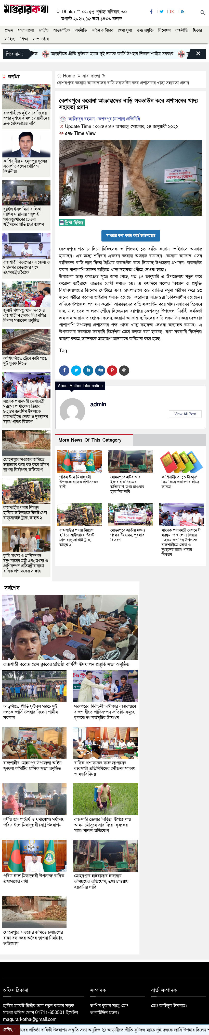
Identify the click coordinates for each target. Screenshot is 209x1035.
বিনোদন (164, 30)
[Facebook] (64, 370)
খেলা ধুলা (125, 30)
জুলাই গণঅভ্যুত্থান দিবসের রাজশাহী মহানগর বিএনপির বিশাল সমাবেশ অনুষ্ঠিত (24, 315)
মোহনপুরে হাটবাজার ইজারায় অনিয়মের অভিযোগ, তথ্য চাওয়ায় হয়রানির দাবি (127, 484)
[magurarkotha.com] (26, 9)
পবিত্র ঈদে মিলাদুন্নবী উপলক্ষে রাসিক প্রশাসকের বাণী (78, 482)
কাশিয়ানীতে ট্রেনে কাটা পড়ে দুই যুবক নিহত (25, 360)
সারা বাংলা (26, 30)
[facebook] (152, 12)
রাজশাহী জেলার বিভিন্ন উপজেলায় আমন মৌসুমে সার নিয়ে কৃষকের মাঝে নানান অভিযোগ (102, 825)
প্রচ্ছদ (9, 30)
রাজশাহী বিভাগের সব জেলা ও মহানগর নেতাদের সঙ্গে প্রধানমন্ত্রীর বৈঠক (26, 267)
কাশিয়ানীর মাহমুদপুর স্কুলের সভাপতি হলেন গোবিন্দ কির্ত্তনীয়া (25, 166)
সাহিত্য (10, 39)
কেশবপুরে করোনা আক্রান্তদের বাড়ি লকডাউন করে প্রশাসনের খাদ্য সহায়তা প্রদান (123, 83)
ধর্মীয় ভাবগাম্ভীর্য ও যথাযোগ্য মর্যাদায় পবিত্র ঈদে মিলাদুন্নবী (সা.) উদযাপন (33, 822)
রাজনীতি (181, 30)
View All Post (185, 414)
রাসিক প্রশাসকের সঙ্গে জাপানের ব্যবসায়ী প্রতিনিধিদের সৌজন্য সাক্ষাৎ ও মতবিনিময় (104, 768)
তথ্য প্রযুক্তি (145, 30)
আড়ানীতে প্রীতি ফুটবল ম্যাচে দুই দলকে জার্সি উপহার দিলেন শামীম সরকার (84, 54)
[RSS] (183, 12)
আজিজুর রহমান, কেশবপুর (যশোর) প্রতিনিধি (103, 119)
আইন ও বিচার (102, 30)
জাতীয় (43, 30)
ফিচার (197, 30)
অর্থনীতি (81, 30)
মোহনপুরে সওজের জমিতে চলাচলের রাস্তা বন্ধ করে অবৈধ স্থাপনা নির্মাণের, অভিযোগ (26, 465)
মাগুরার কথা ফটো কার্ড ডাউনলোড (130, 235)
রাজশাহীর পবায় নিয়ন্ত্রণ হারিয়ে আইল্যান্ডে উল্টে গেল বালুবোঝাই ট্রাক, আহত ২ (76, 537)
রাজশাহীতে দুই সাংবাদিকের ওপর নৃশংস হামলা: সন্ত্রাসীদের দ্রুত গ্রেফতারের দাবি (26, 118)
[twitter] (162, 12)
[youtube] (173, 12)
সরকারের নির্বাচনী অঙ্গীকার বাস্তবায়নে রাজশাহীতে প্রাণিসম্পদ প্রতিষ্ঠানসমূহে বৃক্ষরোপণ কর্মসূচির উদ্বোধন (105, 712)
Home (69, 76)
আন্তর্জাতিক (61, 30)
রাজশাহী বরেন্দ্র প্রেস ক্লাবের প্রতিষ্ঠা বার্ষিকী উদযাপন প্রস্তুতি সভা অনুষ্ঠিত (66, 664)
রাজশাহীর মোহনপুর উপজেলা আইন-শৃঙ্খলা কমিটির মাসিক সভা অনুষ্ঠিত (33, 766)
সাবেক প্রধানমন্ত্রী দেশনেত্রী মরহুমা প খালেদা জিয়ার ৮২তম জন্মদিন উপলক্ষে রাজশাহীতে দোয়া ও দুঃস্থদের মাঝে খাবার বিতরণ (181, 542)
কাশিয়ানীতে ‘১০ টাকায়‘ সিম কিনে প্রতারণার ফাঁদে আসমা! (180, 482)
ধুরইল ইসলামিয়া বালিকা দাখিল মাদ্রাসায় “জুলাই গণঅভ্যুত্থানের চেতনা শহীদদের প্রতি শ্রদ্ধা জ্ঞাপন (24, 216)
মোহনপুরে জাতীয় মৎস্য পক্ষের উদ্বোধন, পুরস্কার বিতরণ (127, 535)
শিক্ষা (24, 39)
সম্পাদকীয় (41, 39)
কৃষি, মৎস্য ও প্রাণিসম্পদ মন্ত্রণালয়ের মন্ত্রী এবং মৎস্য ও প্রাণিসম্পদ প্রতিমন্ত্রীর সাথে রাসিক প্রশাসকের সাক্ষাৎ (25, 563)
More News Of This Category (90, 440)
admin (98, 404)
